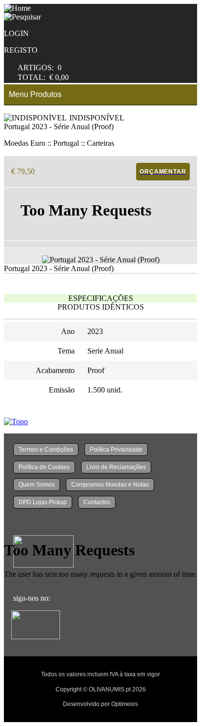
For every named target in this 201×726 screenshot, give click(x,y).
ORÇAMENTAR (163, 171)
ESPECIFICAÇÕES (100, 298)
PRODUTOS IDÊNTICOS (101, 307)
